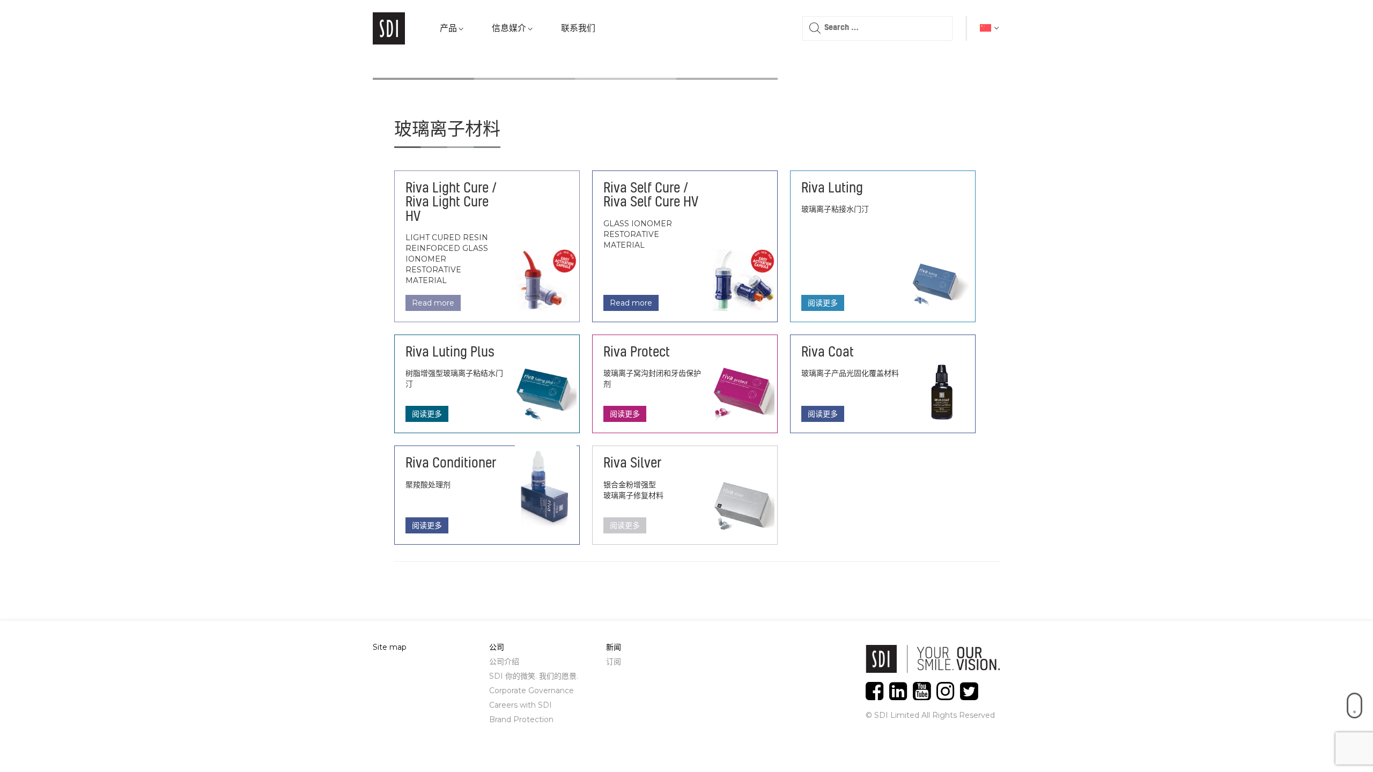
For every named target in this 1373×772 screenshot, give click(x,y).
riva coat (827, 352)
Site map (390, 647)
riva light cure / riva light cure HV (451, 203)
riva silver (632, 463)
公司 (496, 647)
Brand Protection (521, 719)
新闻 (613, 647)
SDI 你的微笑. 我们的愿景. (533, 676)
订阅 (613, 661)
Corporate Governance (531, 690)
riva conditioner (450, 463)
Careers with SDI (520, 705)
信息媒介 (509, 28)
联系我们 (578, 28)
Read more (433, 303)
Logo (389, 28)
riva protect (636, 352)
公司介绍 (504, 661)
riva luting (832, 188)
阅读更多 (823, 250)
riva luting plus (449, 352)
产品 (448, 28)
